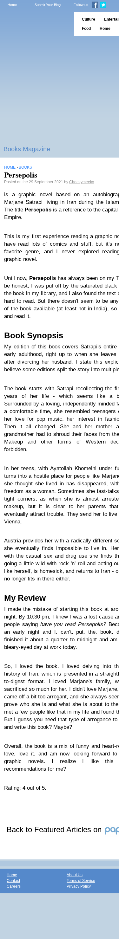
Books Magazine (26, 149)
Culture (88, 19)
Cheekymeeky (81, 182)
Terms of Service (81, 880)
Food (86, 28)
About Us (75, 875)
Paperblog (35, 24)
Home (12, 5)
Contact (13, 880)
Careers (14, 886)
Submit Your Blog (48, 5)
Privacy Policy (79, 886)
